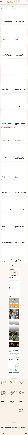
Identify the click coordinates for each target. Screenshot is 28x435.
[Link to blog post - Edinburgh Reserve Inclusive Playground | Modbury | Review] (7, 116)
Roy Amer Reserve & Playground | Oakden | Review (7, 21)
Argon (26, 433)
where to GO (2, 4)
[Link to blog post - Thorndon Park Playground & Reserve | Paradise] (7, 185)
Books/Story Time (12, 385)
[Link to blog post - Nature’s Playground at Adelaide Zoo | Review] (20, 99)
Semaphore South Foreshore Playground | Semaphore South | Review (20, 123)
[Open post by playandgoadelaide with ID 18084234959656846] (16, 365)
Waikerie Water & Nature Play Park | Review (20, 193)
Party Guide (11, 402)
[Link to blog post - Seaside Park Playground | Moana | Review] (7, 235)
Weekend (14, 273)
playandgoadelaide (11, 353)
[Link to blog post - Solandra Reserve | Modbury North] (20, 202)
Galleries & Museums (4, 407)
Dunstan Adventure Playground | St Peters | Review (7, 157)
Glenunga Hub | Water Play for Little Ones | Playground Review (20, 55)
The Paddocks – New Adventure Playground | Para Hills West (20, 243)
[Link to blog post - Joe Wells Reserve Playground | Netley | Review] (7, 65)
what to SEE (16, 4)
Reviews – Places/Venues (4, 382)
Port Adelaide (3, 393)
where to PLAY (11, 4)
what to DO (7, 4)
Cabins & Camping (4, 383)
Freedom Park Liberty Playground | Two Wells (7, 226)
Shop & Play (11, 393)
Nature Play (20, 390)
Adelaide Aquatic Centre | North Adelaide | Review (7, 38)
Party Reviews (12, 404)
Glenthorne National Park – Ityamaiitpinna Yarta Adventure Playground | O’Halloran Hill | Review (20, 158)
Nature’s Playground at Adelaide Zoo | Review (20, 106)
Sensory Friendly (12, 392)
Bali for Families (3, 399)
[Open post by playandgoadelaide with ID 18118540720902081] (11, 355)
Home (16, 2)
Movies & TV (20, 410)
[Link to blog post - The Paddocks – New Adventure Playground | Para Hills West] (20, 235)
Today (14, 270)
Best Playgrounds (21, 384)
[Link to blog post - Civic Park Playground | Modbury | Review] (20, 14)
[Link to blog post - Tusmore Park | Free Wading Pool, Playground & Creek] (7, 81)
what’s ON (25, 4)
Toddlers (11, 395)
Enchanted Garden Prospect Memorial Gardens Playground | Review (20, 89)
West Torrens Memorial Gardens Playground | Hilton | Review (20, 72)
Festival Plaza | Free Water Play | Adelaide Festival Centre (7, 259)
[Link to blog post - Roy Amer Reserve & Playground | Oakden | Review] (7, 14)
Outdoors (20, 391)
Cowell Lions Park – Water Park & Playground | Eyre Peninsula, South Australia (20, 176)
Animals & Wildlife (3, 404)
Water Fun (20, 394)
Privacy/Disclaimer (10, 433)
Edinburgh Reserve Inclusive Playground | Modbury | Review (7, 123)
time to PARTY (21, 4)
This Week (14, 272)
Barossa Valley (3, 385)
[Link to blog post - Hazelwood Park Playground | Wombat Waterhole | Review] (7, 133)
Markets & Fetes (21, 409)
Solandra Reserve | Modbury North (20, 209)
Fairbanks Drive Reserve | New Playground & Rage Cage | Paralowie (6, 176)
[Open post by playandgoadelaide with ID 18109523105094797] (11, 365)
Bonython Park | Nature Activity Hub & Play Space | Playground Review (7, 55)
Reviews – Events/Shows (4, 402)
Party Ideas (11, 403)
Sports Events (21, 412)
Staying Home (21, 393)
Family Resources (12, 389)
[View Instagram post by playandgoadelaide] (13, 357)
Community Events (21, 403)
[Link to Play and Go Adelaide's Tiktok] (18, 1)
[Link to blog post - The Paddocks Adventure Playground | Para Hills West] (20, 219)
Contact (20, 2)
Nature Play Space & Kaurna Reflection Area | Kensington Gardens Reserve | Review (19, 260)
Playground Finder (21, 382)
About (18, 2)
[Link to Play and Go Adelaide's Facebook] (14, 1)
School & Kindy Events (22, 414)
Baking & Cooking (12, 383)
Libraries (20, 389)
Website (24, 433)
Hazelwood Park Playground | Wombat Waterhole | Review (6, 140)
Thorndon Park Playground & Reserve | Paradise (6, 193)
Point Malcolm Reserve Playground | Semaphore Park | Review (7, 209)
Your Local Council (21, 395)
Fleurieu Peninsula (3, 390)
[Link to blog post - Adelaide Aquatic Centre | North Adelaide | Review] (7, 31)
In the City (20, 407)
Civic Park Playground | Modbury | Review (20, 21)
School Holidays (21, 402)
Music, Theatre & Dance (13, 391)
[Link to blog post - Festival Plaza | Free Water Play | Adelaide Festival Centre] (7, 252)
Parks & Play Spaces (21, 392)
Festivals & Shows (21, 408)
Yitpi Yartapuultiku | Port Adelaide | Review (7, 106)
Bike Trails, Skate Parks (22, 385)
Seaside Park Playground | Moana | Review (7, 243)
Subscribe (26, 2)
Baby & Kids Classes (13, 382)
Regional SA (3, 394)
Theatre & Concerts (21, 413)
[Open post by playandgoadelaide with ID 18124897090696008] (16, 355)
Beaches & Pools (21, 383)
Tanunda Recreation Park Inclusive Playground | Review (20, 140)
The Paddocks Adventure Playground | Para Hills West (19, 226)
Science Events (21, 411)
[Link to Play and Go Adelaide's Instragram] (16, 1)
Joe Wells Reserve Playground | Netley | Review (7, 72)
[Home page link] (7, 2)
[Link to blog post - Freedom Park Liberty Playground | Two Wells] (7, 219)
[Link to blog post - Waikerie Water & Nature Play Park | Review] (20, 185)
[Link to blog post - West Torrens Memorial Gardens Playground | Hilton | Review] (20, 65)
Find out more (14, 306)
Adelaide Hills (3, 384)
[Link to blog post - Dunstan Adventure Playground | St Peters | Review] (7, 150)
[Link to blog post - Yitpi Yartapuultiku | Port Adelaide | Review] (7, 99)
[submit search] (27, 1)
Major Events (20, 404)
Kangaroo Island (3, 391)
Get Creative (12, 390)
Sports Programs (12, 394)
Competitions (23, 2)
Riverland (2, 395)
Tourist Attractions (3, 403)
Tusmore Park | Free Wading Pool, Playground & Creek (7, 89)
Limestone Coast (3, 392)
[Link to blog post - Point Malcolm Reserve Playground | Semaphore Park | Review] (7, 202)
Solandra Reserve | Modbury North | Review (20, 38)
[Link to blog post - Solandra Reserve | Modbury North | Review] (20, 31)
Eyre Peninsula (3, 389)
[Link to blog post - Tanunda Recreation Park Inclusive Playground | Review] (20, 133)
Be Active (11, 384)
